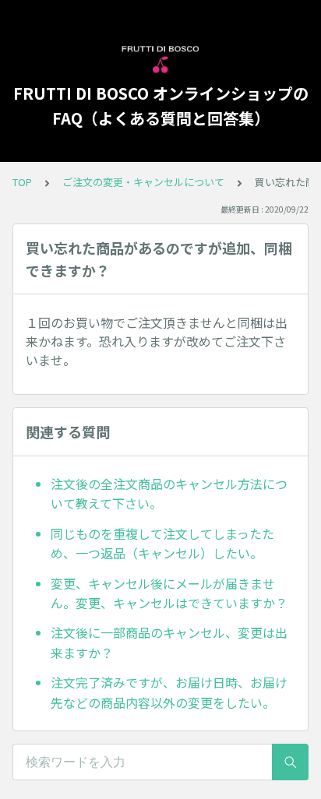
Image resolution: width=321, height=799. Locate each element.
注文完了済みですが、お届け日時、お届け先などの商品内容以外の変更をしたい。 (169, 692)
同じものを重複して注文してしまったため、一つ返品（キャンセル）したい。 (162, 543)
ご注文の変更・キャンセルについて (143, 181)
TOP (22, 181)
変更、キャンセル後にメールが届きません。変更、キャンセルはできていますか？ (169, 593)
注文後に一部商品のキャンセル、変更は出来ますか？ (169, 642)
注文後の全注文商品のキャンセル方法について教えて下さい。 (169, 493)
